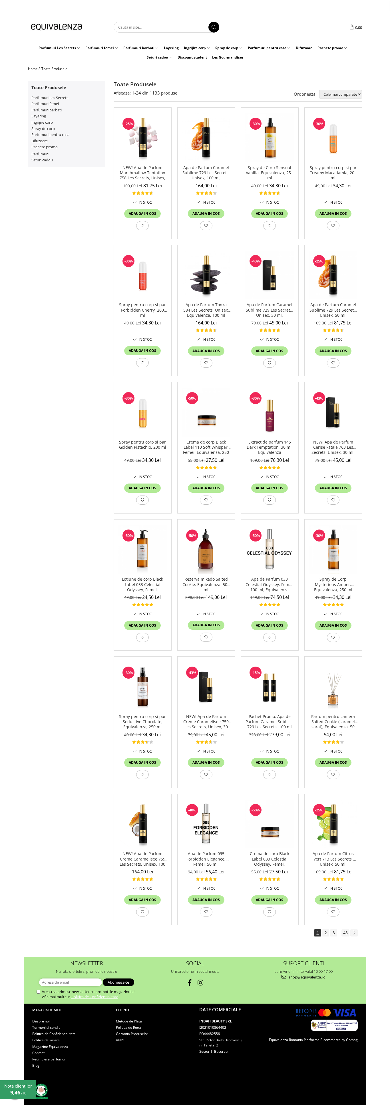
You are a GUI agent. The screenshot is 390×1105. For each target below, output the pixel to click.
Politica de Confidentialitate (94, 996)
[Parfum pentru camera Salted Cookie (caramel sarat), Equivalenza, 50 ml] (333, 686)
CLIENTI (122, 1010)
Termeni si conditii (46, 1027)
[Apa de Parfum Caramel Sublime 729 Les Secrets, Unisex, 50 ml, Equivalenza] (333, 275)
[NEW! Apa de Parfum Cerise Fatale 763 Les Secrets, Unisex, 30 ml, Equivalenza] (333, 412)
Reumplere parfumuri (49, 1059)
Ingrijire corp (42, 122)
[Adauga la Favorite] (142, 225)
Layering (38, 116)
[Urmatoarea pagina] (354, 932)
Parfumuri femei (45, 103)
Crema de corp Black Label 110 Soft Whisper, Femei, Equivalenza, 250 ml (206, 448)
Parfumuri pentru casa (50, 134)
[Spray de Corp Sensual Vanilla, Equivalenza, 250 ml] (269, 137)
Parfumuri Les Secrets (49, 97)
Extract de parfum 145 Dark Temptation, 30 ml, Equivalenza (270, 447)
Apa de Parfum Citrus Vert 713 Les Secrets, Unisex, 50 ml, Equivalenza (333, 859)
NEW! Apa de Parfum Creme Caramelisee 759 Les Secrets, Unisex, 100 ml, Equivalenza (142, 859)
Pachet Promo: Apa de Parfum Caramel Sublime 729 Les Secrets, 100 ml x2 (269, 722)
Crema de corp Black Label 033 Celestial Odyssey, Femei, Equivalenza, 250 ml (269, 859)
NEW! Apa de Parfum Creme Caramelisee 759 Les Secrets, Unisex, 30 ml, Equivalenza (206, 722)
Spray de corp (43, 128)
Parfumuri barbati (46, 110)
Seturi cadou (42, 160)
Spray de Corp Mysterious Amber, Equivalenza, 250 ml (333, 584)
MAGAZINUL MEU (46, 1010)
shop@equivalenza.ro (306, 977)
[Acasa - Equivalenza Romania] (56, 27)
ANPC (120, 1040)
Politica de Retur (129, 1027)
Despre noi (41, 1021)
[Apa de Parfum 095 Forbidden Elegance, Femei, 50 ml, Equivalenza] (206, 824)
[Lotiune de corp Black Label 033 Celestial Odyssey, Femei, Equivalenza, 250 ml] (142, 549)
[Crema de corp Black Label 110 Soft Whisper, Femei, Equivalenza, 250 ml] (206, 412)
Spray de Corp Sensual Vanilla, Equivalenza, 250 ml (269, 173)
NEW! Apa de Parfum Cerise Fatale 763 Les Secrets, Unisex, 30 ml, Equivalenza (333, 448)
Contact (38, 1052)
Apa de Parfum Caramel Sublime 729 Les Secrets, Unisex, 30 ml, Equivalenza (269, 310)
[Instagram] (201, 983)
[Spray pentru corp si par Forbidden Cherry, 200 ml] (142, 275)
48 (345, 932)
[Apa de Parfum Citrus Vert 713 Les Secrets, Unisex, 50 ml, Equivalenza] (333, 824)
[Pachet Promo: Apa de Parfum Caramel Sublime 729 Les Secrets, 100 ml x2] (269, 686)
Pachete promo (44, 146)
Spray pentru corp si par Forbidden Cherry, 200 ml (142, 310)
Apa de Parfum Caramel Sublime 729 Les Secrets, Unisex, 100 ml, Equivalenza (206, 173)
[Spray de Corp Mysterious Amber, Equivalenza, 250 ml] (333, 549)
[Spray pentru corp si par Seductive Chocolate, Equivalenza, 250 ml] (142, 686)
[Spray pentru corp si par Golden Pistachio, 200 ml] (142, 412)
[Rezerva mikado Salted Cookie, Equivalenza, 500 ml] (206, 549)
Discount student (192, 57)
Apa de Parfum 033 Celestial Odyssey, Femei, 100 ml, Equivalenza (270, 584)
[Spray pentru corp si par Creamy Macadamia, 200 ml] (333, 137)
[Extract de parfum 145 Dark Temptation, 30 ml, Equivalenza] (269, 412)
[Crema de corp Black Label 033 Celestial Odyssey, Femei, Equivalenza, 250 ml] (269, 824)
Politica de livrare (46, 1040)
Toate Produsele (54, 68)
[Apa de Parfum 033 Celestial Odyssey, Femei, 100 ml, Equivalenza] (269, 549)
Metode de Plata (129, 1021)
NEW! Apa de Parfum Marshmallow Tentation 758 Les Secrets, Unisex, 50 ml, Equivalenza (142, 173)
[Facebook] (190, 983)
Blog (35, 1065)
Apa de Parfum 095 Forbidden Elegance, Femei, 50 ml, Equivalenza (206, 859)
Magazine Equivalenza (50, 1046)
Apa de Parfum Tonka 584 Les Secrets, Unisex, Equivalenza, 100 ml (206, 310)
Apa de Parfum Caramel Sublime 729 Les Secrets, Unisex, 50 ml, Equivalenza (333, 310)
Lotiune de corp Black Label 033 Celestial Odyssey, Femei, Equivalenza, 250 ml (142, 585)
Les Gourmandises (228, 57)
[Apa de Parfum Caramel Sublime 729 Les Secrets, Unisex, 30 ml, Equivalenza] (269, 275)
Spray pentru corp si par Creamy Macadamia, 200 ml (333, 173)
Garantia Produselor (132, 1033)
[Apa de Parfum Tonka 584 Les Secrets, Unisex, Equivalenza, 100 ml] (206, 275)
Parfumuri (40, 154)
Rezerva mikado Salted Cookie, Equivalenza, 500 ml (206, 584)
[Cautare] (213, 27)
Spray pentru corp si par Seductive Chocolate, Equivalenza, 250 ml (142, 721)
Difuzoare (39, 140)
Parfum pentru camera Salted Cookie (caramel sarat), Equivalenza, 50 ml (333, 722)
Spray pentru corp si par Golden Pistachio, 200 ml (142, 445)
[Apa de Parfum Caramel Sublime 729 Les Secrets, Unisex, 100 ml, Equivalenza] (206, 137)
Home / (34, 68)
